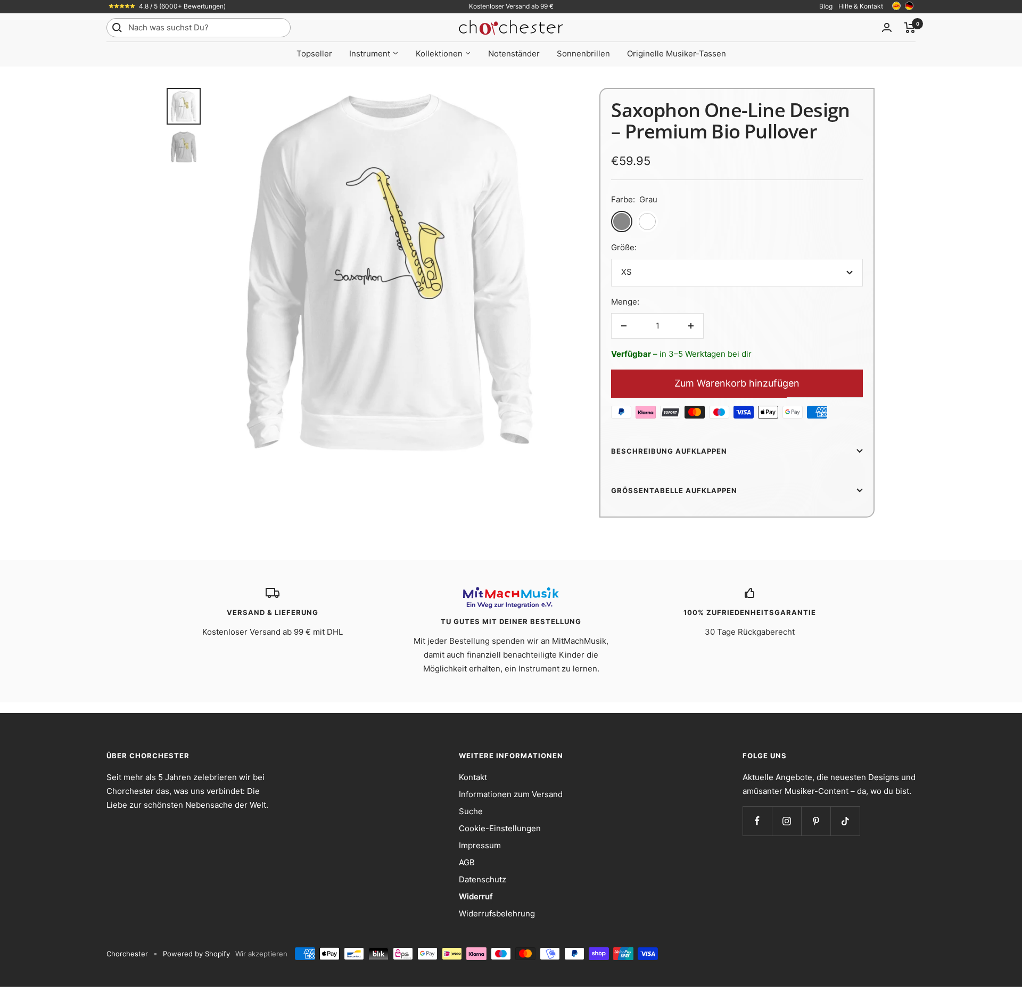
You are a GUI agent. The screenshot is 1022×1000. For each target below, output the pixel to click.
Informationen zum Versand (511, 794)
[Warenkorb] (910, 27)
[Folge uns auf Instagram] (786, 820)
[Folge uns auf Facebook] (757, 820)
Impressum (480, 845)
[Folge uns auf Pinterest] (815, 820)
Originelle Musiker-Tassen (676, 53)
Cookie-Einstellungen (500, 828)
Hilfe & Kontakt (860, 6)
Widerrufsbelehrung (497, 913)
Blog (826, 6)
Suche (471, 811)
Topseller (314, 53)
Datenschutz (482, 879)
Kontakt (473, 777)
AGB (467, 862)
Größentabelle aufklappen (674, 490)
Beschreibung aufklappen (669, 451)
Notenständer (514, 53)
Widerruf (476, 896)
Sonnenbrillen (583, 53)
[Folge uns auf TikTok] (845, 820)
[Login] (887, 27)
